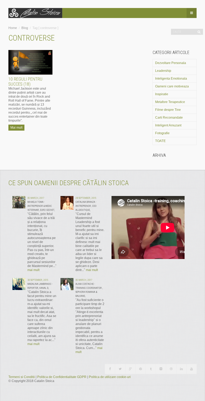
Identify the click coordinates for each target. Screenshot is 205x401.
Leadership (163, 70)
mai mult (33, 270)
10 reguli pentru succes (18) (25, 82)
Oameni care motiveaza (172, 86)
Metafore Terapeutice (170, 102)
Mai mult (16, 127)
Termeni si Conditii (22, 377)
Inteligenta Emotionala (171, 78)
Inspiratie (161, 94)
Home (12, 28)
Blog (24, 28)
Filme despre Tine (168, 109)
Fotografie (162, 133)
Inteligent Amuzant (168, 125)
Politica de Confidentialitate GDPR (62, 377)
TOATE (160, 141)
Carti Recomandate (169, 117)
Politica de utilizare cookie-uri (110, 377)
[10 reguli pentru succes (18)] (30, 62)
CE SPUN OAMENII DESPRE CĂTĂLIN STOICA (68, 183)
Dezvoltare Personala (170, 63)
